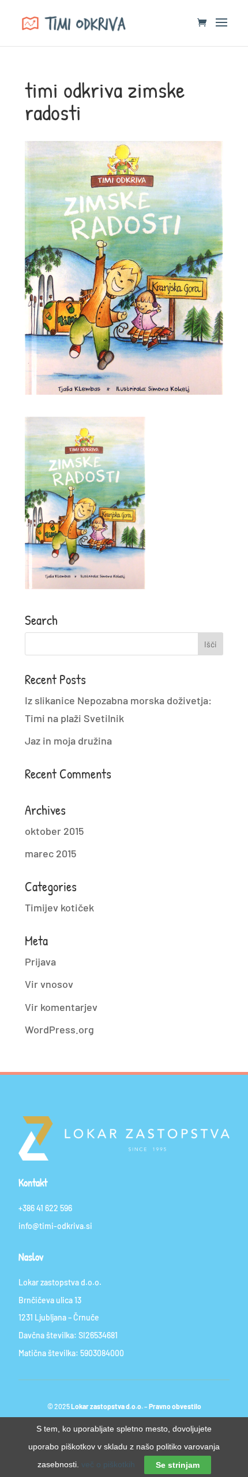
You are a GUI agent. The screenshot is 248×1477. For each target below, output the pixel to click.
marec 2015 (50, 853)
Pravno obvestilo (175, 1406)
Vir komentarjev (61, 1007)
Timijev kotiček (59, 907)
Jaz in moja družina (68, 740)
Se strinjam (178, 1465)
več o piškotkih (108, 1464)
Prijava (40, 961)
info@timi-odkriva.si (55, 1226)
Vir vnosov (49, 984)
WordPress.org (59, 1029)
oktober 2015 (54, 831)
